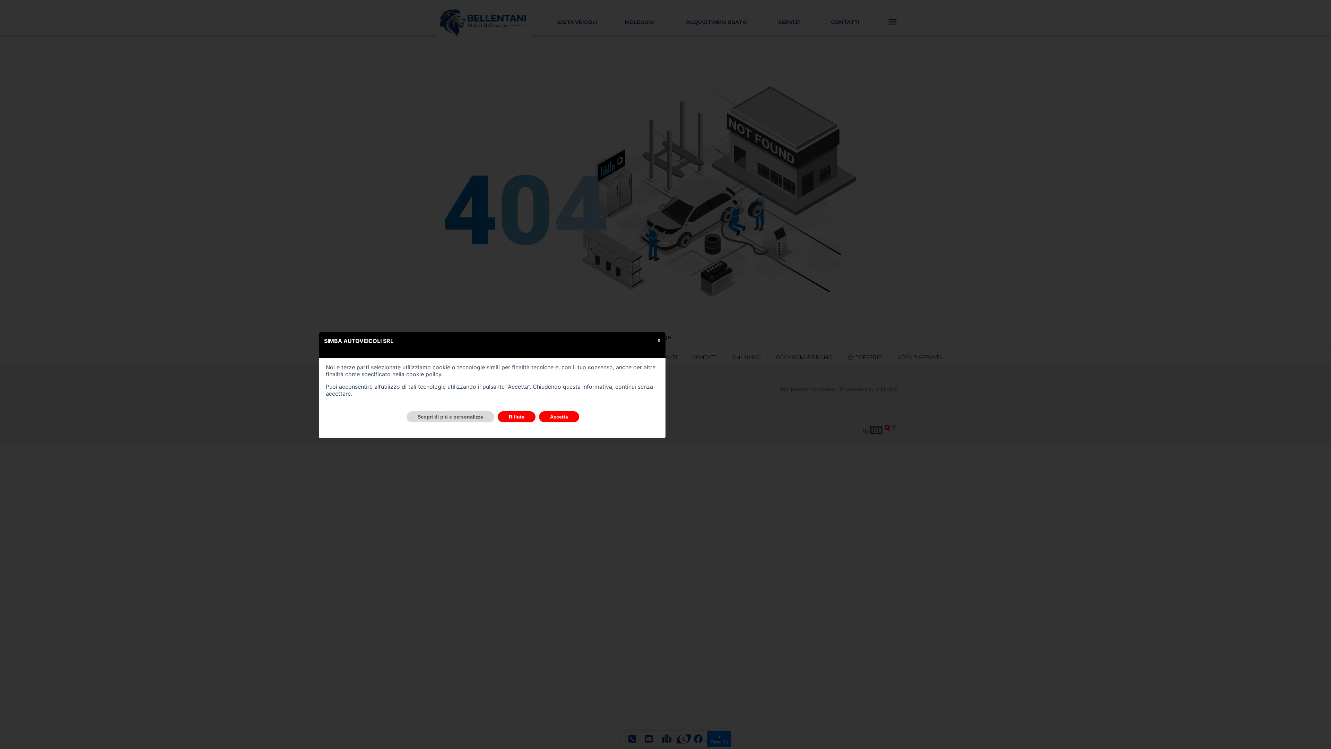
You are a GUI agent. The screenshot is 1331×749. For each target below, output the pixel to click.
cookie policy (423, 374)
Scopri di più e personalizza (450, 417)
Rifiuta (516, 417)
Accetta (559, 417)
